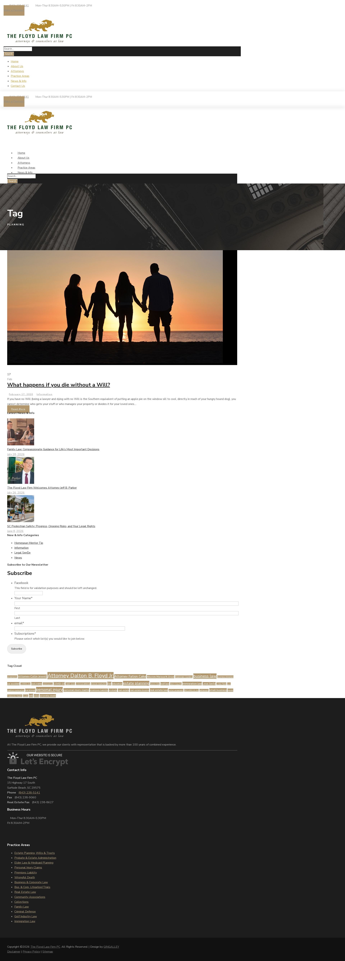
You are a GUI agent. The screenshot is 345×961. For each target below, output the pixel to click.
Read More (18, 409)
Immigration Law (24, 921)
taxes (230, 690)
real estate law (159, 690)
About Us (17, 66)
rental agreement (176, 690)
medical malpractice (15, 690)
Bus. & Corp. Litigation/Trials (32, 887)
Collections (21, 902)
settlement (204, 690)
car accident (13, 683)
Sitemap (47, 952)
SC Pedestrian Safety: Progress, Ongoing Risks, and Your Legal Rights (51, 526)
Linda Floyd (221, 683)
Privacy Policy (31, 952)
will (31, 695)
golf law (164, 683)
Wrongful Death (24, 877)
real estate (123, 690)
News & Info (18, 81)
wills (36, 695)
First (17, 608)
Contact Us (18, 86)
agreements (12, 676)
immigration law (192, 683)
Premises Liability (25, 873)
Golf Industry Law (25, 916)
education (117, 683)
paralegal (30, 690)
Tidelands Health (14, 695)
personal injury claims (76, 690)
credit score (70, 683)
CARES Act (25, 683)
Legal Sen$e (22, 553)
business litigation (225, 676)
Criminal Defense (25, 912)
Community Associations (29, 897)
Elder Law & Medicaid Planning (33, 863)
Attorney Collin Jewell (32, 676)
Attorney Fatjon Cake (130, 676)
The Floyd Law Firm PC (45, 947)
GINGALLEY (111, 947)
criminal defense (83, 683)
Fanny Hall (155, 683)
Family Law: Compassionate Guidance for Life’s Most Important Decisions (53, 449)
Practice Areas (20, 76)
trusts (25, 695)
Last (17, 618)
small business (218, 690)
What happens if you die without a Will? (58, 385)
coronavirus (48, 683)
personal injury (49, 689)
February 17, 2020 (21, 394)
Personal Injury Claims (28, 868)
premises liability (99, 690)
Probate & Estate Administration (35, 858)
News (18, 558)
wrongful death (48, 695)
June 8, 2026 (15, 531)
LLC (229, 683)
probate (113, 690)
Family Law (21, 907)
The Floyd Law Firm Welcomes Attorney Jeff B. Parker (42, 488)
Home (15, 61)
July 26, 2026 (16, 493)
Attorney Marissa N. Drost (160, 676)
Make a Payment (14, 10)
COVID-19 (59, 683)
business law (205, 676)
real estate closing (139, 690)
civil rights (36, 683)
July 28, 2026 (16, 454)
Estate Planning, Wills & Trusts (34, 853)
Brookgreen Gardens (184, 676)
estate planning (136, 683)
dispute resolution (99, 683)
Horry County (176, 683)
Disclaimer (13, 952)
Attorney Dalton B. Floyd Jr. (80, 675)
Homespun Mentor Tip (28, 543)
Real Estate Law (25, 892)
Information (44, 394)
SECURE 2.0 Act (191, 690)
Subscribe (16, 648)
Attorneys (17, 71)
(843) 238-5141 (29, 793)
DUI (109, 683)
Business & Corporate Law (31, 882)
